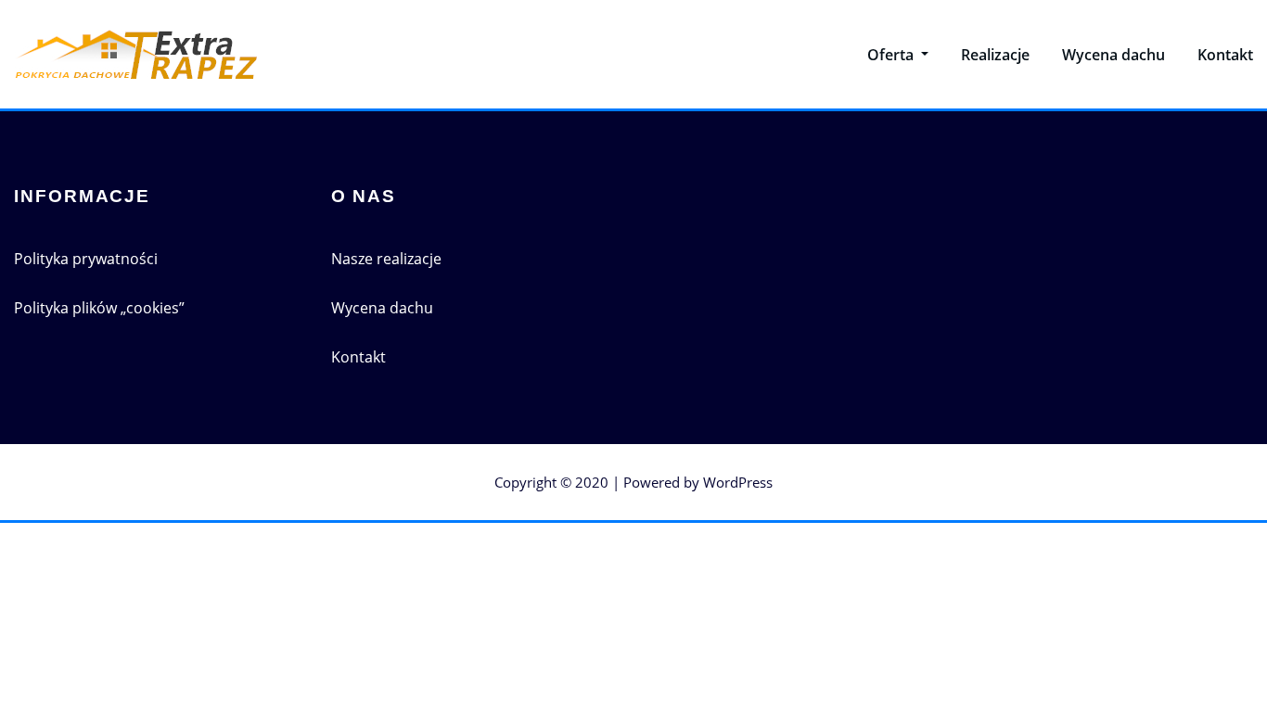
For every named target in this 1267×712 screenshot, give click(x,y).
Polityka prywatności (86, 258)
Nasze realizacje (386, 258)
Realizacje (995, 54)
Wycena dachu (1113, 54)
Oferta (892, 54)
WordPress (738, 482)
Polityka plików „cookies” (99, 308)
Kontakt (1225, 54)
